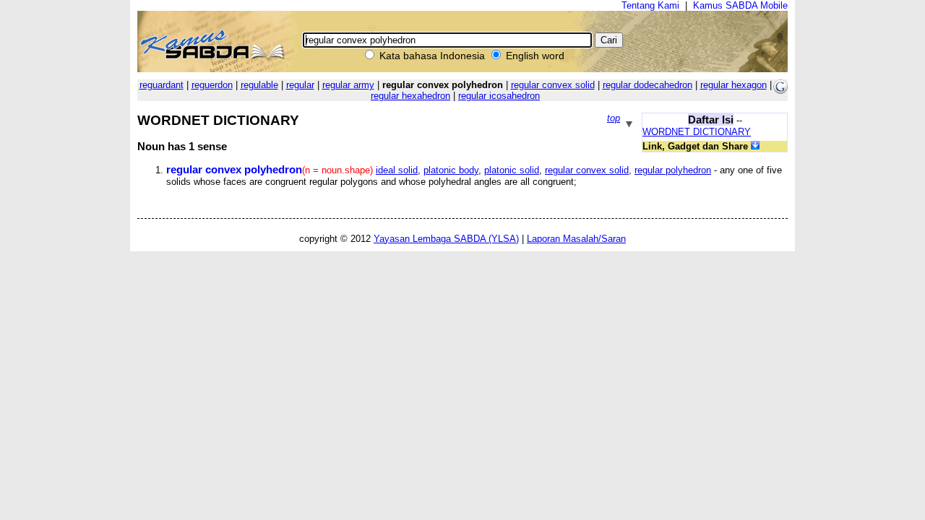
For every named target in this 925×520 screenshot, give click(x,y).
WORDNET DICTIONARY (696, 131)
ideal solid (397, 170)
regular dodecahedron (647, 84)
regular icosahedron (499, 95)
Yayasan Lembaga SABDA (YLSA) (446, 238)
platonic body (450, 170)
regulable (259, 84)
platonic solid (511, 170)
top (613, 118)
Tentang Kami (650, 5)
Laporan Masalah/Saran (576, 238)
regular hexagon (733, 84)
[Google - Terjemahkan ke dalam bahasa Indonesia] (780, 90)
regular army (348, 84)
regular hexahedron (410, 95)
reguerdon (212, 84)
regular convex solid (553, 84)
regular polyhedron (672, 170)
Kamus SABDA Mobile (740, 5)
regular (300, 84)
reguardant (161, 84)
